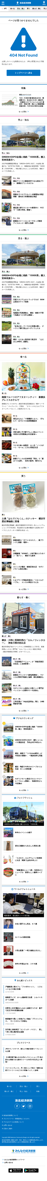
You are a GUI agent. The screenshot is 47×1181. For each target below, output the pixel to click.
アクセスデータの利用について (13, 1122)
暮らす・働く (36, 8)
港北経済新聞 (23, 3)
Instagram (30, 1106)
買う (28, 8)
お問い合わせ (7, 1125)
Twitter (23, 1106)
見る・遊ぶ (20, 8)
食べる (12, 8)
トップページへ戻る (23, 73)
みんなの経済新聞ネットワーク (23, 1151)
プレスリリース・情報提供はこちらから (16, 1118)
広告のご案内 (7, 1128)
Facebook (17, 1106)
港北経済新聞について (10, 1115)
